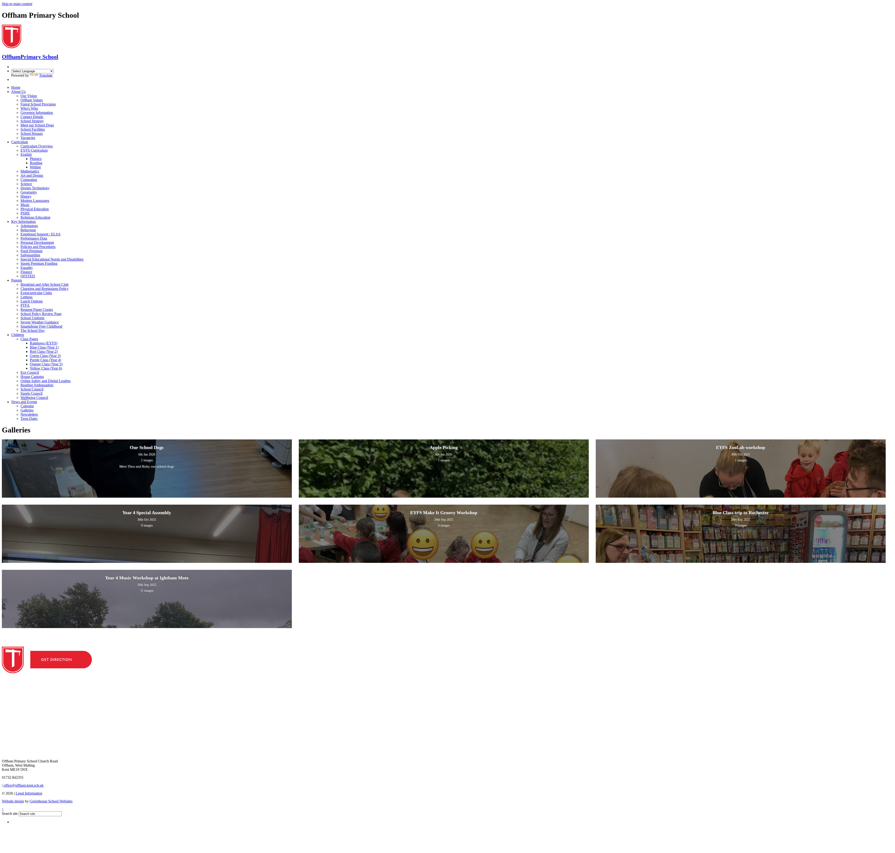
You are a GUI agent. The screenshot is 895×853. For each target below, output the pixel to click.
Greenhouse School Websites (51, 801)
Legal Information (29, 793)
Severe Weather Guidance (40, 322)
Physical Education (35, 209)
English (26, 154)
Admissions (29, 226)
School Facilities (33, 129)
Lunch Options (32, 301)
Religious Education (35, 217)
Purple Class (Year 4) (45, 360)
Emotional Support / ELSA (41, 234)
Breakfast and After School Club (45, 284)
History (26, 196)
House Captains (32, 377)
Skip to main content (17, 4)
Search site (10, 814)
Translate (45, 75)
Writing (35, 167)
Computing (29, 180)
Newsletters (29, 414)
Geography (29, 192)
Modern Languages (35, 201)
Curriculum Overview (37, 146)
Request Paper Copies (37, 310)
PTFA (25, 305)
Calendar (27, 406)
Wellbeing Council (34, 398)
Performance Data (34, 238)
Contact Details (32, 117)
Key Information (23, 222)
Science (26, 184)
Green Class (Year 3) (45, 356)
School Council (32, 389)
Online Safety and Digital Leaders (46, 381)
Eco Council (30, 372)
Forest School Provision (38, 104)
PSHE (25, 213)
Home (15, 87)
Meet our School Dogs (37, 125)
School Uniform (32, 318)
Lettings (26, 297)
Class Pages (29, 339)
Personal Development (37, 243)
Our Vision (29, 96)
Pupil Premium (31, 251)
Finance (26, 272)
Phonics (35, 159)
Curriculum (19, 142)
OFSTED (28, 276)
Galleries (27, 410)
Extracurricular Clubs (36, 293)
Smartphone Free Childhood (41, 326)
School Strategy (32, 121)
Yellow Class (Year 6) (46, 368)
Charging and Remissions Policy (45, 289)
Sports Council (31, 393)
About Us (18, 92)
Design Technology (35, 188)
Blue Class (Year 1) (44, 347)
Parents (16, 280)
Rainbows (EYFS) (43, 343)
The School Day (33, 331)
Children (17, 335)
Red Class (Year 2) (44, 351)
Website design (13, 801)
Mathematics (30, 171)
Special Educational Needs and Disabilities (52, 259)
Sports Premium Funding (39, 263)
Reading (36, 163)
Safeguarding (30, 255)
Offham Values (32, 100)
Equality (27, 268)
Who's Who (29, 108)
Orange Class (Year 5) (46, 364)
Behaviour (28, 230)
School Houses (32, 134)
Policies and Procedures (38, 247)
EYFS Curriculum (34, 150)
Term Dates (29, 419)
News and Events (24, 402)
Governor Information (37, 113)
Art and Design (32, 175)
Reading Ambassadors (37, 385)
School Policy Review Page (41, 314)
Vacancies (28, 138)
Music (25, 205)
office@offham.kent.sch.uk (23, 785)
